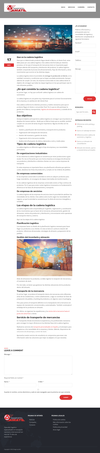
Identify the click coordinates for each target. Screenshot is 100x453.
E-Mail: (41, 382)
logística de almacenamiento (50, 109)
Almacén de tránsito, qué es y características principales (86, 149)
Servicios (71, 7)
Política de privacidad (60, 427)
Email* (77, 51)
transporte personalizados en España (45, 327)
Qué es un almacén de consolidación (84, 142)
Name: (7, 382)
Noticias (32, 420)
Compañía (81, 7)
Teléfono (78, 60)
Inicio (63, 7)
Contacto (90, 7)
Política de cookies (59, 420)
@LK (20, 449)
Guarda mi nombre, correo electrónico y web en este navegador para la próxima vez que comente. (37, 392)
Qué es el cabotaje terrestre (86, 131)
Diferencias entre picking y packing (86, 125)
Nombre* (78, 43)
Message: (7, 354)
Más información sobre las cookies (62, 423)
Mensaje (78, 69)
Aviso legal (56, 430)
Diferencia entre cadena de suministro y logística (86, 136)
